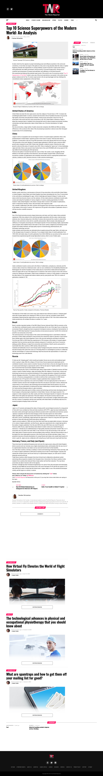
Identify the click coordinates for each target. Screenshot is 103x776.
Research (56, 767)
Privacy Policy (77, 767)
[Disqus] (40, 534)
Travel (72, 20)
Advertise (35, 767)
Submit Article (43, 767)
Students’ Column (36, 20)
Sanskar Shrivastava (17, 38)
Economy (66, 20)
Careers (50, 767)
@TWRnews (30, 475)
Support (84, 767)
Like (51, 473)
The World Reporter (20, 477)
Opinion (54, 20)
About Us (29, 767)
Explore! (13, 767)
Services (62, 767)
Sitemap (90, 767)
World (27, 20)
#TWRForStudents (21, 767)
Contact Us (69, 767)
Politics (60, 20)
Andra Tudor (15, 575)
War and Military (46, 20)
